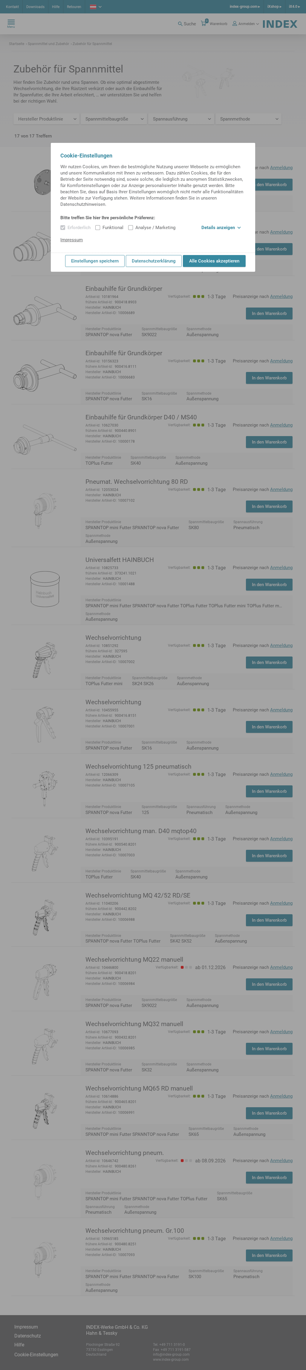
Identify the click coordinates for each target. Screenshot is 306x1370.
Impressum (71, 240)
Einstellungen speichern (95, 261)
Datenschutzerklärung (154, 261)
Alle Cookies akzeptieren (214, 261)
